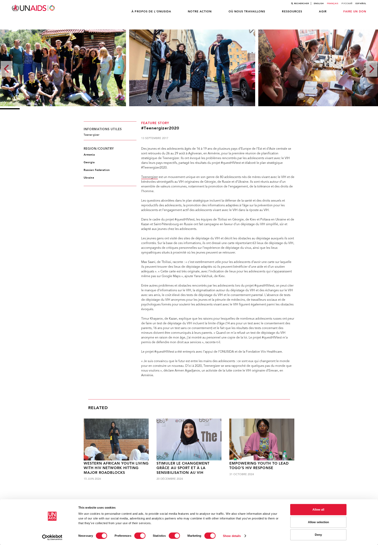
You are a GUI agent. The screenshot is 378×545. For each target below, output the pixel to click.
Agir (322, 11)
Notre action (200, 11)
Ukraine (89, 178)
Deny (318, 534)
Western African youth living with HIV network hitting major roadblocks (116, 468)
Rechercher (301, 4)
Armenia (89, 155)
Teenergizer (149, 177)
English (319, 4)
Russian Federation (97, 170)
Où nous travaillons (247, 11)
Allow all (318, 509)
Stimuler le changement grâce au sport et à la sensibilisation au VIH (183, 468)
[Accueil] (34, 8)
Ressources (292, 11)
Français (333, 4)
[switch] (139, 535)
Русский (347, 4)
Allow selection (318, 522)
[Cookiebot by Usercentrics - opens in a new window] (52, 537)
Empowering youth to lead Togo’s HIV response (259, 466)
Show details (232, 535)
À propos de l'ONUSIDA (151, 11)
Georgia (89, 162)
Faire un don (354, 11)
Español (361, 4)
